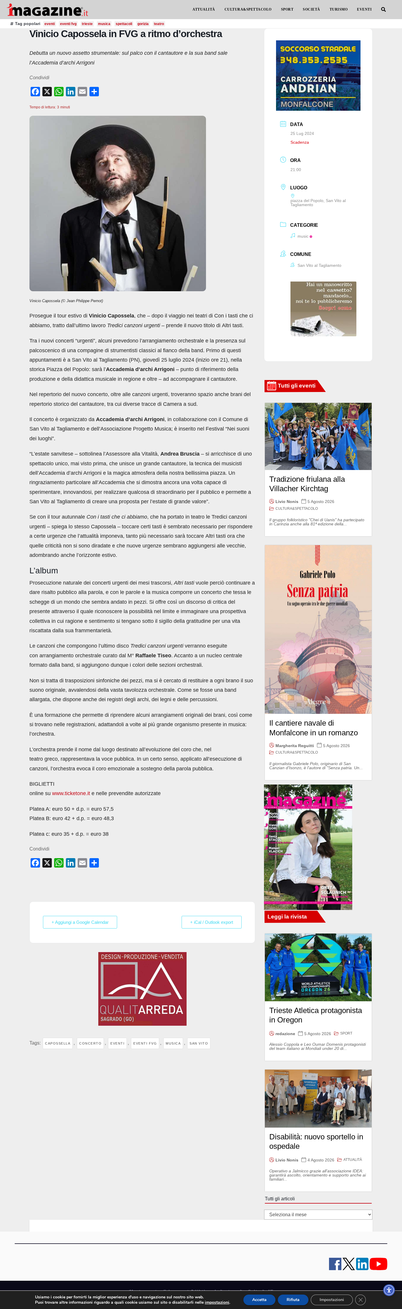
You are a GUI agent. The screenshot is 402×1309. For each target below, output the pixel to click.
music (303, 236)
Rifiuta (293, 1300)
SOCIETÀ (311, 9)
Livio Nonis (286, 501)
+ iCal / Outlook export (211, 922)
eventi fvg (145, 1043)
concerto (90, 1043)
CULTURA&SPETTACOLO (248, 9)
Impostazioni (332, 1300)
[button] (383, 9)
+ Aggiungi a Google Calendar (80, 922)
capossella (57, 1043)
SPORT (287, 9)
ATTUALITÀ (203, 9)
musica (173, 1043)
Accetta (259, 1300)
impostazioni (217, 1302)
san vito (199, 1043)
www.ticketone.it (71, 793)
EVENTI (364, 9)
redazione (285, 1034)
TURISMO (339, 9)
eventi (117, 1043)
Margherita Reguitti (294, 746)
